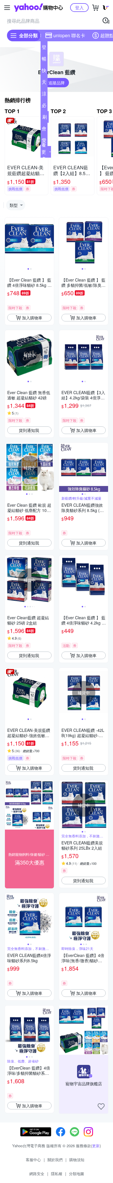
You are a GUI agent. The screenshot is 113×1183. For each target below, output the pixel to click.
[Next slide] (50, 242)
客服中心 (33, 1159)
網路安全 (36, 1173)
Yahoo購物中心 (38, 7)
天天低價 (44, 83)
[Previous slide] (8, 242)
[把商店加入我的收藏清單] (101, 1106)
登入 (79, 7)
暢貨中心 (44, 60)
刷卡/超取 (45, 118)
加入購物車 (32, 318)
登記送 (44, 48)
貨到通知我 (29, 430)
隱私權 (56, 1173)
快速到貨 (44, 71)
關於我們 (55, 1159)
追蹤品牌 (56, 83)
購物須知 (76, 1159)
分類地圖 (76, 1173)
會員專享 (44, 129)
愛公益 (44, 141)
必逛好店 (44, 106)
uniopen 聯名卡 (69, 35)
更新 (96, 1145)
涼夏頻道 (44, 94)
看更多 (43, 151)
